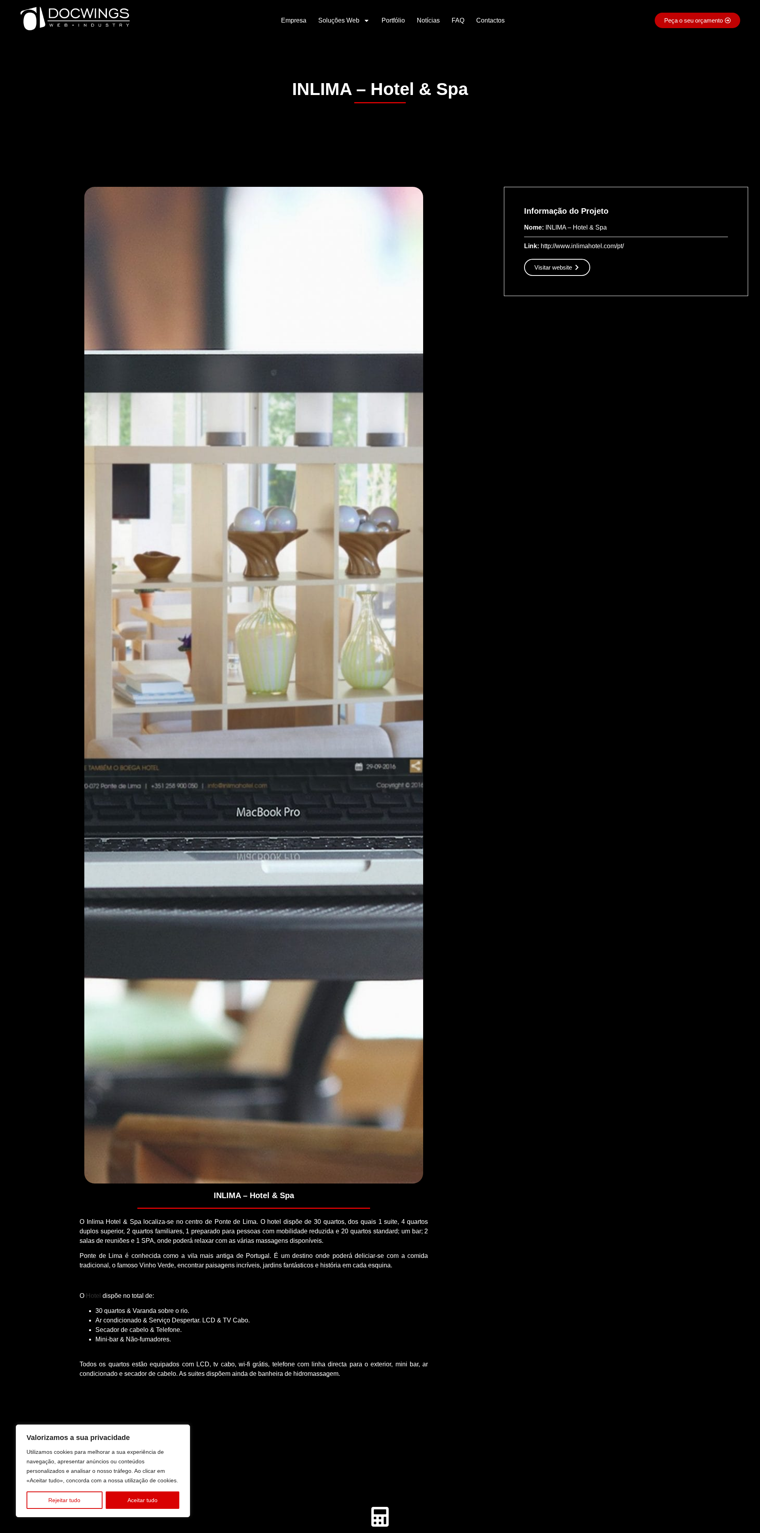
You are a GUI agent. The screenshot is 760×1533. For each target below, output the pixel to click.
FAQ (458, 20)
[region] (103, 1471)
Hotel (93, 1295)
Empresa (293, 20)
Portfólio (393, 20)
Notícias (428, 20)
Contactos (490, 20)
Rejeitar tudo (64, 1500)
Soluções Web (338, 20)
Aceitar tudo (142, 1500)
